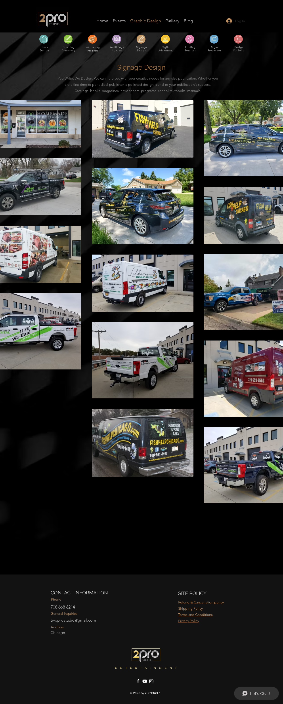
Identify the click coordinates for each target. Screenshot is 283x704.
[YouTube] (144, 681)
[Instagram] (151, 681)
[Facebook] (138, 681)
